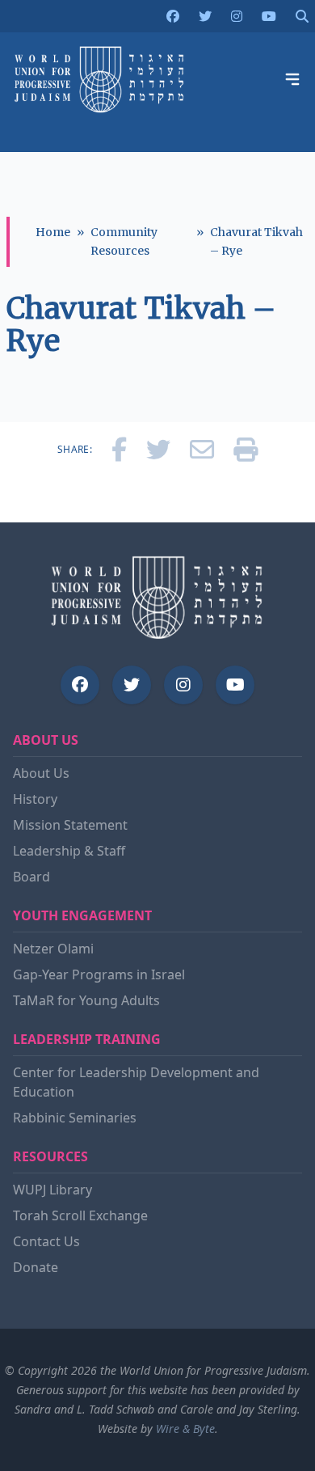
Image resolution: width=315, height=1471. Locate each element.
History (35, 799)
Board (31, 877)
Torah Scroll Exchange (80, 1215)
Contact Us (46, 1241)
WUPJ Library (52, 1189)
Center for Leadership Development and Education (136, 1082)
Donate (35, 1267)
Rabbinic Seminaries (74, 1117)
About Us (41, 773)
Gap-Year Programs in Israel (99, 974)
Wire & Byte (185, 1428)
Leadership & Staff (69, 851)
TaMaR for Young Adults (86, 1000)
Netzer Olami (53, 948)
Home (53, 232)
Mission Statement (70, 825)
